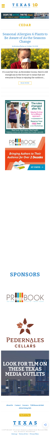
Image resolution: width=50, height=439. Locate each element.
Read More (25, 83)
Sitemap (14, 434)
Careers (25, 405)
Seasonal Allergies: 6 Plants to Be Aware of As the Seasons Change (25, 37)
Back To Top (25, 415)
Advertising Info (25, 408)
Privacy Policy (34, 434)
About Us (9, 405)
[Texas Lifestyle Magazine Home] (25, 5)
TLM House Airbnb (37, 405)
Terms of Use (23, 434)
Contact (18, 405)
